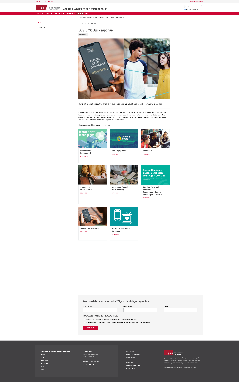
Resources (70, 14)
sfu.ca (38, 2)
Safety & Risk (130, 351)
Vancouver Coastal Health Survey (120, 188)
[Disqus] (124, 266)
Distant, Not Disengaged (85, 151)
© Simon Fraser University (189, 367)
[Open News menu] (83, 13)
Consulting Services (196, 2)
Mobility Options (119, 150)
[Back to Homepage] (48, 8)
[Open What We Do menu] (64, 13)
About (39, 14)
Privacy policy (178, 367)
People (48, 14)
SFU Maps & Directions (132, 354)
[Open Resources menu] (75, 13)
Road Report (130, 360)
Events (41, 27)
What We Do (58, 14)
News (79, 14)
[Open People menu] (52, 13)
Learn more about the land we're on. (92, 361)
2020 (106, 17)
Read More (83, 156)
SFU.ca (196, 9)
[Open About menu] (43, 13)
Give (86, 14)
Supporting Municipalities (86, 188)
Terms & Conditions (169, 367)
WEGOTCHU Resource (89, 228)
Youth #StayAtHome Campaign (121, 229)
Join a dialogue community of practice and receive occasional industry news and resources (118, 322)
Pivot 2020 (147, 150)
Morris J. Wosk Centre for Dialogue (84, 9)
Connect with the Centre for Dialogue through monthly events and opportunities (111, 319)
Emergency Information (133, 366)
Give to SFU (129, 363)
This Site (188, 9)
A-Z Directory (130, 368)
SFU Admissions (130, 357)
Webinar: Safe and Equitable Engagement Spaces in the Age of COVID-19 (152, 191)
